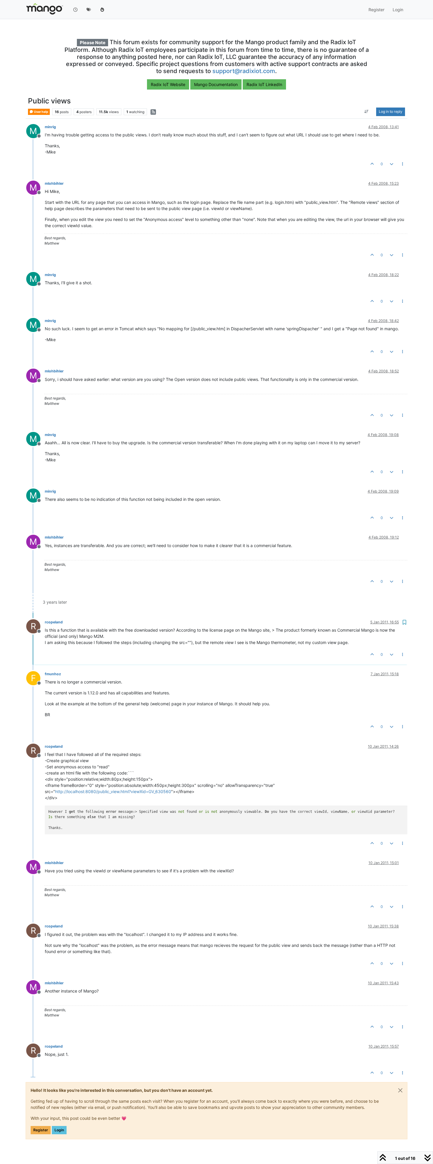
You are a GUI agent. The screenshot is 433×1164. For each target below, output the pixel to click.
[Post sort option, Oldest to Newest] (366, 112)
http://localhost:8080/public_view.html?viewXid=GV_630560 (113, 791)
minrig (50, 127)
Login (59, 1130)
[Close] (400, 1090)
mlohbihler (54, 183)
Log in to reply (390, 112)
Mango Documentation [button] (216, 84)
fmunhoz (53, 674)
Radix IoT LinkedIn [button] (264, 84)
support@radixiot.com (243, 71)
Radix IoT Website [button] (168, 84)
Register (40, 1130)
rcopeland (54, 622)
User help (40, 112)
